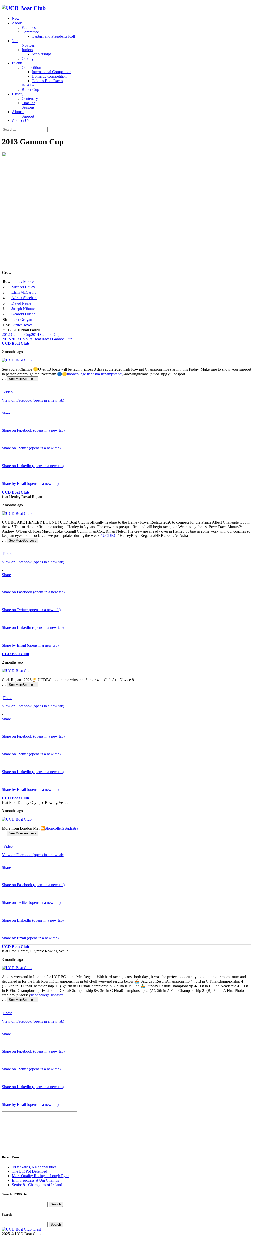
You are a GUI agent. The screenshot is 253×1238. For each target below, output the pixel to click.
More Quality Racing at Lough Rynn (40, 1176)
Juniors (27, 50)
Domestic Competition (49, 76)
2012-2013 (10, 339)
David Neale (21, 303)
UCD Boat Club (15, 343)
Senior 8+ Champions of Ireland (37, 1185)
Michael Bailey (23, 287)
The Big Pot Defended (29, 1171)
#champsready (112, 374)
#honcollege (76, 374)
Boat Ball (29, 85)
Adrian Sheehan (24, 298)
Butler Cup (30, 89)
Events (17, 63)
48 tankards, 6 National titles (34, 1167)
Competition (31, 67)
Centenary (30, 98)
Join (15, 41)
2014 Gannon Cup (45, 334)
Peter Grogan (21, 319)
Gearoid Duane (23, 314)
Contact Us (20, 121)
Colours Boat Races (47, 81)
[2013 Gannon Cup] (84, 260)
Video (8, 392)
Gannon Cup (62, 339)
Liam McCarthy (23, 292)
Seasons (28, 107)
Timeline (28, 103)
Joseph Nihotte (23, 309)
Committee (30, 32)
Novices (28, 45)
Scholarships (41, 54)
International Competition (51, 72)
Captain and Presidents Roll (53, 36)
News (16, 19)
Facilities (29, 27)
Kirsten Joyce (22, 325)
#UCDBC (109, 535)
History (17, 94)
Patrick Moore (22, 281)
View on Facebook (33, 400)
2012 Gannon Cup (16, 334)
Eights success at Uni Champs (35, 1180)
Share (6, 413)
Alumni (18, 112)
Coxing (27, 58)
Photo (7, 553)
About (17, 23)
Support (28, 116)
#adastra (93, 374)
